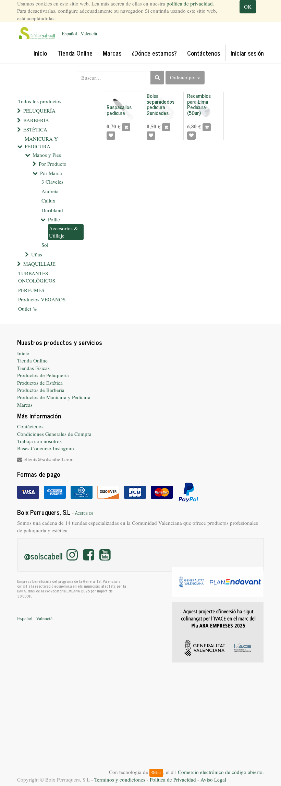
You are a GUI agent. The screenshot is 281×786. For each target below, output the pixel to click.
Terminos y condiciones (119, 779)
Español (69, 33)
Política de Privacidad (173, 779)
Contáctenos (30, 426)
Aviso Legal (213, 779)
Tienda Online (32, 360)
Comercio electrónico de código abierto (220, 771)
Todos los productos (39, 101)
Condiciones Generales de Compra (54, 433)
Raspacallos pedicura (119, 110)
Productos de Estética (40, 382)
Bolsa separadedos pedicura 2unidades (160, 104)
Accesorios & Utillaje (63, 232)
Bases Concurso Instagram (45, 448)
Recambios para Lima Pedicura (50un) (199, 104)
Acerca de (84, 513)
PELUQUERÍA (39, 110)
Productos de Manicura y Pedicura (53, 397)
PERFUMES (31, 290)
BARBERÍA (36, 120)
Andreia (50, 191)
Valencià (89, 33)
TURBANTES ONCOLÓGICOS (36, 277)
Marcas (25, 404)
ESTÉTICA (35, 129)
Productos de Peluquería (43, 375)
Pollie (54, 219)
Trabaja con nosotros (39, 441)
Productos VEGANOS (41, 299)
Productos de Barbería (40, 389)
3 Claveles (52, 181)
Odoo (156, 772)
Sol (44, 244)
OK (248, 6)
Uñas (36, 254)
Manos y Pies (47, 154)
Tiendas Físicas (33, 368)
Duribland (52, 210)
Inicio (23, 353)
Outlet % (27, 308)
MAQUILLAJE (39, 263)
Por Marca (51, 173)
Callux (48, 200)
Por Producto (52, 163)
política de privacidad (190, 3)
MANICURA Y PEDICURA (41, 142)
